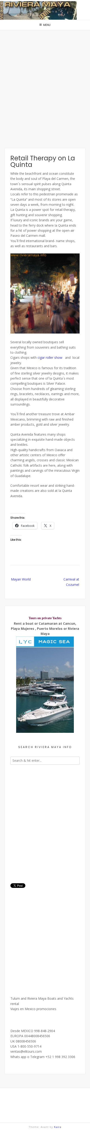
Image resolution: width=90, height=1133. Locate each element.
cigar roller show (50, 357)
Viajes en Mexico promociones (33, 1009)
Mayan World (21, 579)
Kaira (57, 1127)
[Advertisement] (45, 89)
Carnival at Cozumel (71, 582)
